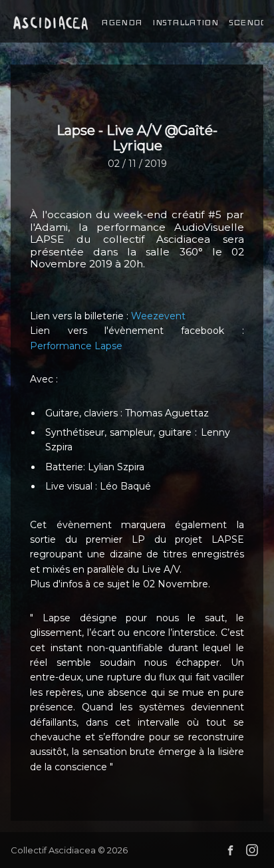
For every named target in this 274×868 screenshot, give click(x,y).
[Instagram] (252, 850)
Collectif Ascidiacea (53, 850)
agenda (121, 22)
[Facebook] (230, 850)
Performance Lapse (76, 346)
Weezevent (158, 316)
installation (185, 22)
